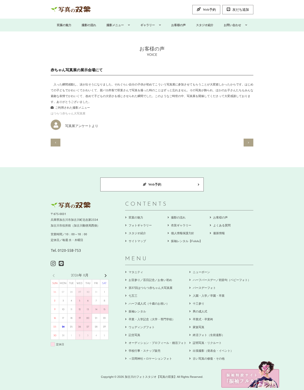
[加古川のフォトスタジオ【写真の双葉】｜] (71, 9)
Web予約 (209, 9)
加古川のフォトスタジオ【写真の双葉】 (151, 376)
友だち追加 (240, 9)
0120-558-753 (69, 250)
